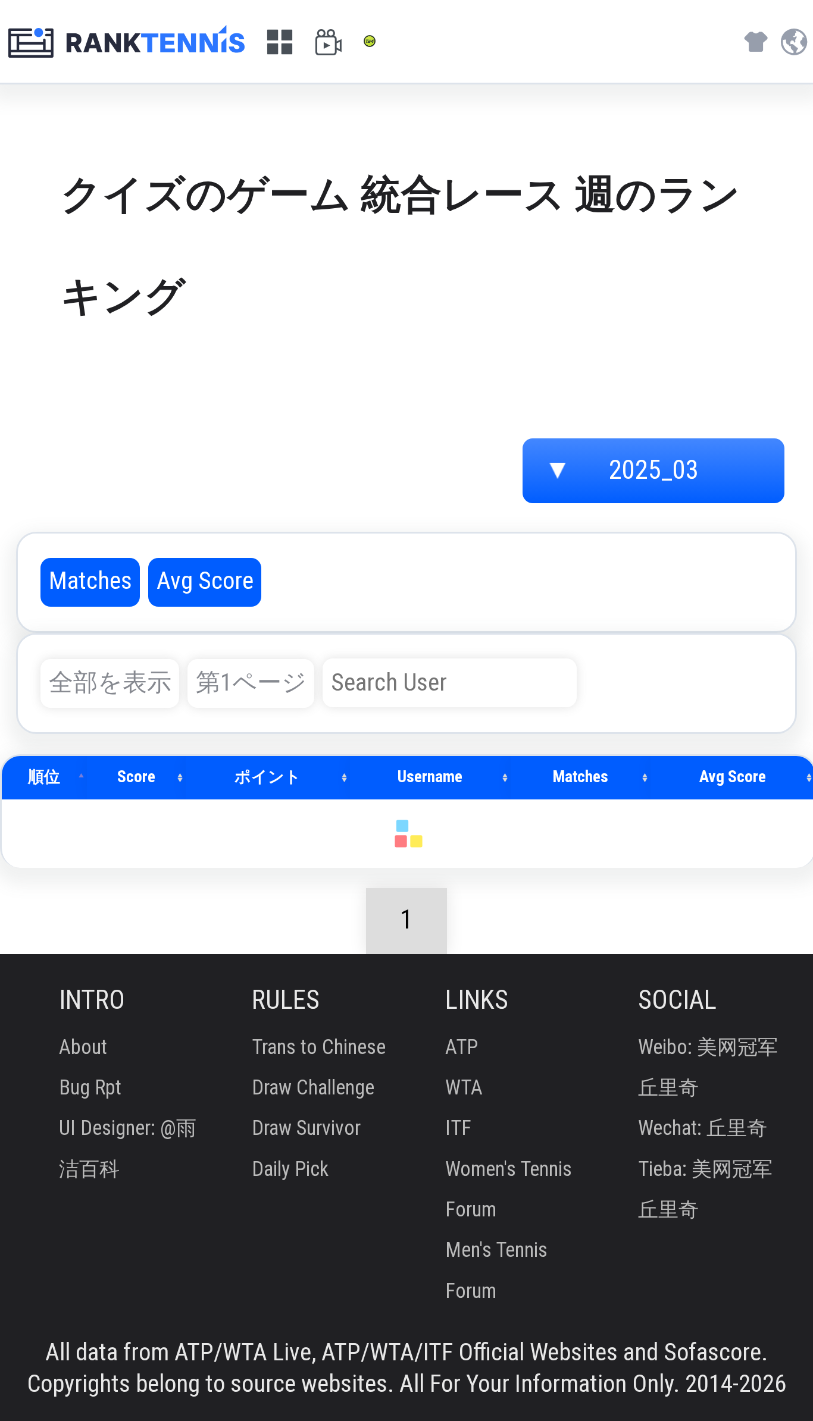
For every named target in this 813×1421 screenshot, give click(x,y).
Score (136, 777)
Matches (580, 777)
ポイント (267, 777)
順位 (44, 777)
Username (430, 777)
